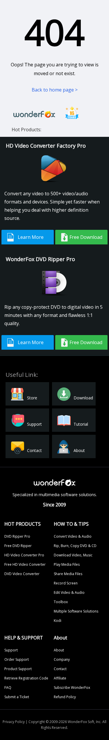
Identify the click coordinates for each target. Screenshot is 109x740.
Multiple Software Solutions (76, 611)
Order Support (16, 659)
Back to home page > (55, 90)
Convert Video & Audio (73, 536)
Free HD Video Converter (25, 564)
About (59, 650)
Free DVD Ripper (18, 545)
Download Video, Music (73, 555)
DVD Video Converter (22, 573)
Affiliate (60, 678)
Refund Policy (65, 696)
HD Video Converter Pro (24, 555)
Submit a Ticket (16, 696)
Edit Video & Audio (69, 592)
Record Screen (66, 583)
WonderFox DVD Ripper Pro (40, 259)
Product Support (18, 668)
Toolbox (61, 601)
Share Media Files (68, 573)
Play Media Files (67, 564)
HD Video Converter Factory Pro (46, 145)
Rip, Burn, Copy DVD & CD (75, 545)
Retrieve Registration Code (26, 678)
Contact (60, 668)
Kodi (57, 620)
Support (11, 650)
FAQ (7, 687)
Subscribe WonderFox (72, 687)
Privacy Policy (14, 721)
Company (62, 659)
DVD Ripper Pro (17, 536)
